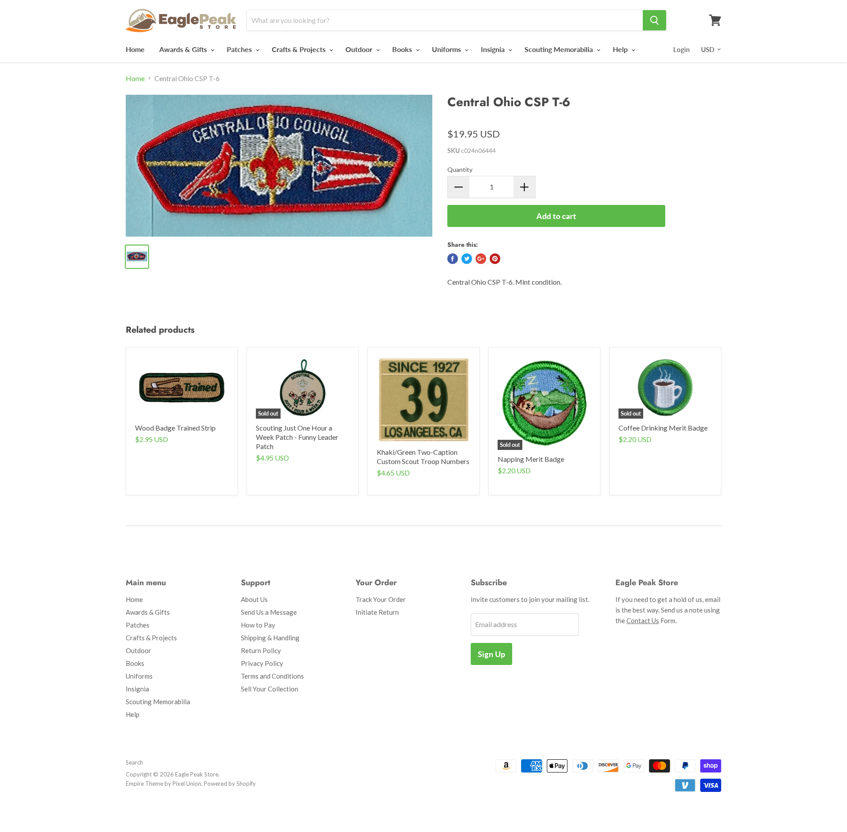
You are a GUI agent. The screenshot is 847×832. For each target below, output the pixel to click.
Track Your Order (381, 599)
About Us (254, 599)
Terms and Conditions (272, 676)
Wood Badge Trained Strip (175, 427)
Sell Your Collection (269, 689)
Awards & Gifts (184, 49)
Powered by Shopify (230, 783)
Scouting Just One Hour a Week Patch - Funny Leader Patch (297, 436)
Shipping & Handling (270, 638)
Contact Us (642, 620)
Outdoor (359, 49)
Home (135, 49)
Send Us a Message (269, 612)
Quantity (459, 169)
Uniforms (447, 49)
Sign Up (491, 654)
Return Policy (261, 650)
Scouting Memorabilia (560, 49)
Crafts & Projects (299, 49)
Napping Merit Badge (531, 459)
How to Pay (258, 625)
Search (134, 762)
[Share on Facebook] (452, 258)
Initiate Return (377, 612)
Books (403, 49)
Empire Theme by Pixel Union (163, 783)
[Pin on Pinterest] (495, 258)
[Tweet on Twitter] (466, 258)
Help (621, 49)
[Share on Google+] (481, 258)
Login (681, 49)
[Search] (654, 20)
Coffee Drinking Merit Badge (663, 427)
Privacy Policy (262, 663)
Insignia (493, 49)
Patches (240, 49)
